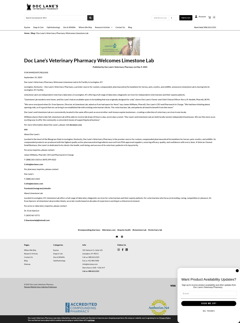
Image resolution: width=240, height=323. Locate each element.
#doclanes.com (109, 230)
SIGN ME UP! (208, 303)
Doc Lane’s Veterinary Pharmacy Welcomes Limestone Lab (89, 60)
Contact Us (120, 27)
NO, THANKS (209, 311)
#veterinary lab (155, 230)
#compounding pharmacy (89, 230)
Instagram (38, 188)
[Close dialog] (237, 270)
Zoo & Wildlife (69, 27)
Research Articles (102, 27)
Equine (27, 27)
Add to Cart (185, 18)
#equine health (124, 230)
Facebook (28, 188)
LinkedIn (47, 188)
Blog (130, 27)
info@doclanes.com (34, 164)
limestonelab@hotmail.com (38, 220)
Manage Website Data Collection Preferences (40, 287)
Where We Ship (85, 27)
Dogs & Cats (38, 27)
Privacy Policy (164, 318)
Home (27, 33)
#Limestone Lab (139, 230)
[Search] (90, 17)
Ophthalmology (53, 27)
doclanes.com (76, 125)
